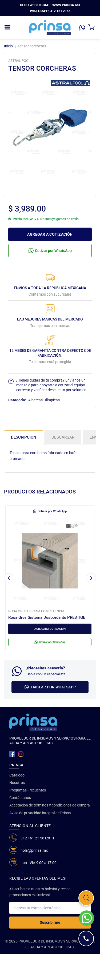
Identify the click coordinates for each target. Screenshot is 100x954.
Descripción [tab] (23, 437)
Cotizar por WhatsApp (53, 250)
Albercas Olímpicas (44, 400)
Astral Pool (19, 61)
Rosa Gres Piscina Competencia (36, 611)
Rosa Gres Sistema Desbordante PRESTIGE (46, 617)
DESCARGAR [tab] (62, 437)
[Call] (86, 938)
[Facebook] (12, 754)
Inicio (8, 46)
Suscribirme (50, 922)
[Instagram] (20, 754)
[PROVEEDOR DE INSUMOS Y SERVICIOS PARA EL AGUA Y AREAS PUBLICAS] (50, 27)
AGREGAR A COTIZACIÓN (50, 234)
